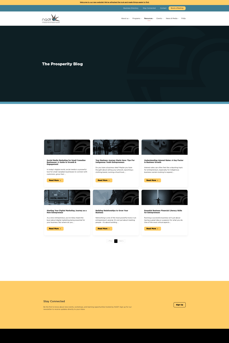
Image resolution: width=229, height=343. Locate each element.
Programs (136, 18)
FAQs (183, 18)
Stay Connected (149, 8)
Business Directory (130, 8)
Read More (55, 180)
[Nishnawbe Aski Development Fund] (51, 18)
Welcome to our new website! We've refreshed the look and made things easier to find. (114, 2)
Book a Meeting (177, 8)
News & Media (172, 18)
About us (125, 18)
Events (159, 18)
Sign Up (179, 305)
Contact (163, 8)
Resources (148, 18)
